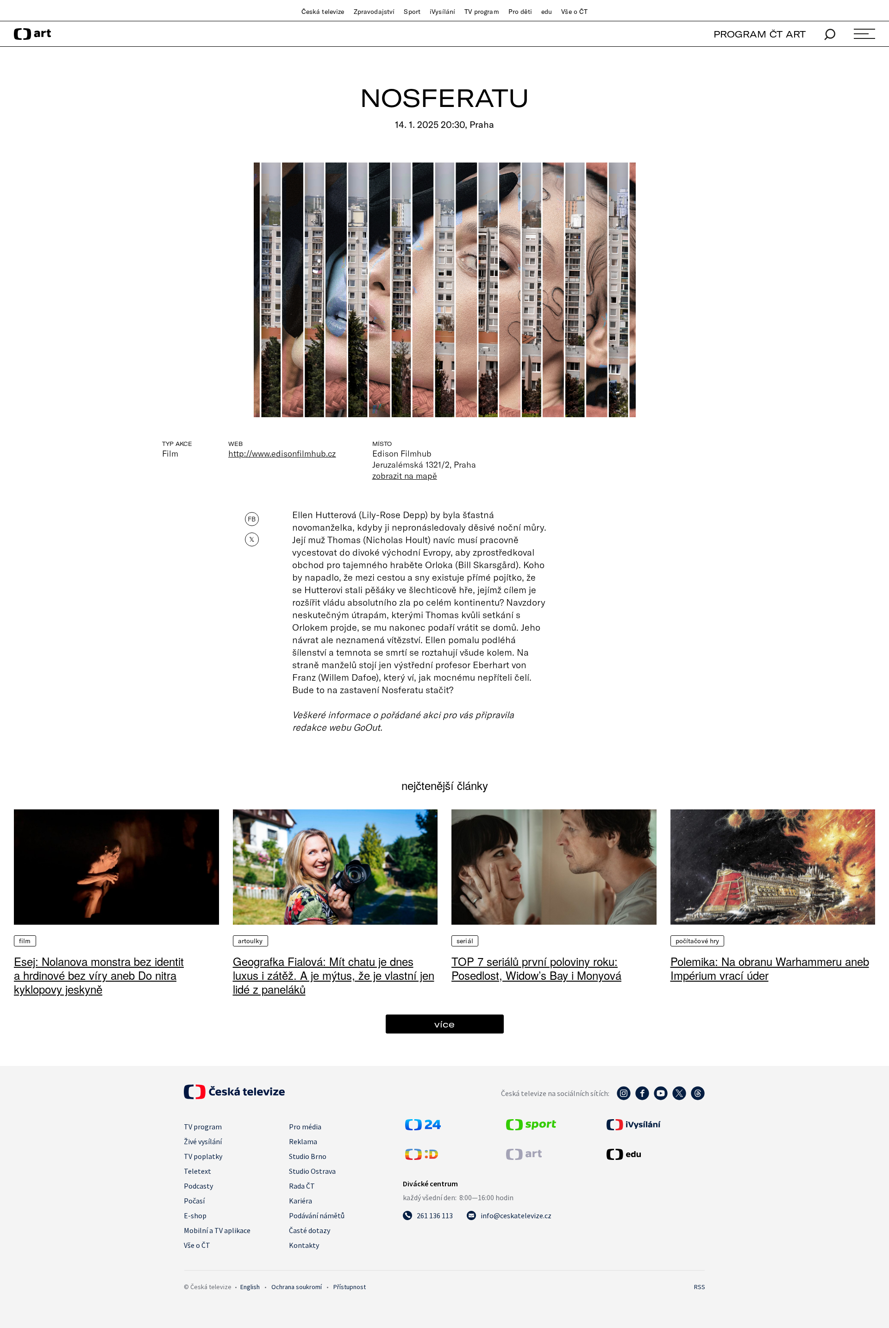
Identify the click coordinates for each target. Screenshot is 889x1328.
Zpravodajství (374, 11)
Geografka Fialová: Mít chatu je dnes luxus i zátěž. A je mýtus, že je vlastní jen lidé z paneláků (333, 975)
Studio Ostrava (312, 1171)
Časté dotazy (309, 1230)
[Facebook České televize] (642, 1097)
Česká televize (322, 11)
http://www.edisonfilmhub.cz (282, 453)
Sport (412, 11)
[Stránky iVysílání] (655, 1124)
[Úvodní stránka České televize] (234, 1096)
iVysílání (442, 11)
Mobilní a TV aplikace (217, 1230)
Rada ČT (302, 1185)
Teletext (197, 1171)
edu (546, 11)
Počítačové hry (698, 941)
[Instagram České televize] (623, 1097)
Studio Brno (307, 1156)
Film (25, 941)
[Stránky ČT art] (524, 1157)
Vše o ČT (574, 11)
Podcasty (198, 1185)
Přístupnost (349, 1287)
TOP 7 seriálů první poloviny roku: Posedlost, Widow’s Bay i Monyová (536, 968)
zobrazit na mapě (404, 475)
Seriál (465, 941)
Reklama (303, 1141)
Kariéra (300, 1200)
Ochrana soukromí (296, 1287)
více (444, 1024)
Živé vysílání (203, 1141)
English (250, 1287)
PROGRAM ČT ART (760, 34)
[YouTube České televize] (660, 1097)
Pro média (305, 1126)
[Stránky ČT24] (423, 1127)
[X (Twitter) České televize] (679, 1097)
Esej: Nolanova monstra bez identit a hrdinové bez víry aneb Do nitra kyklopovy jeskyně (99, 975)
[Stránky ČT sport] (531, 1127)
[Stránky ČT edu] (655, 1154)
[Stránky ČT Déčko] (421, 1157)
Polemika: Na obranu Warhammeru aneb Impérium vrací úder (769, 968)
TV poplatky (203, 1156)
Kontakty (304, 1245)
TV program (481, 11)
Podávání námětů (316, 1215)
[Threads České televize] (697, 1097)
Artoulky (250, 941)
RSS (699, 1287)
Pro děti (520, 11)
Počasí (194, 1200)
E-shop (195, 1215)
